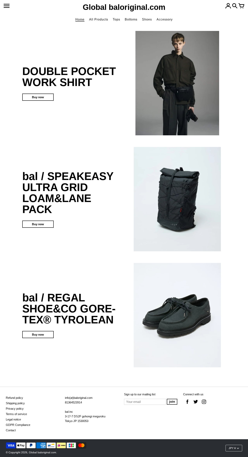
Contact (11, 430)
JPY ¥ (232, 448)
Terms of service (16, 414)
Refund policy (14, 397)
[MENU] (6, 6)
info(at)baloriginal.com (79, 397)
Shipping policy (15, 403)
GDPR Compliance (18, 424)
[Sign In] (228, 6)
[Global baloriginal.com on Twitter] (195, 404)
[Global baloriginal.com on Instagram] (204, 404)
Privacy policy (15, 408)
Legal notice (13, 419)
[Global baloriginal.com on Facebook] (187, 404)
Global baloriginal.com (42, 452)
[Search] (235, 6)
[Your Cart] (241, 6)
